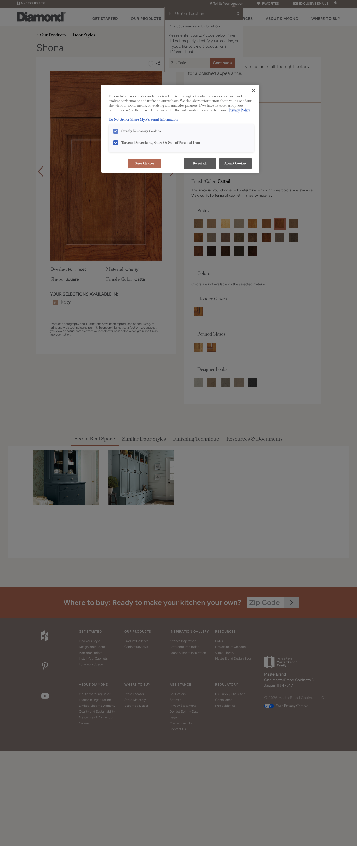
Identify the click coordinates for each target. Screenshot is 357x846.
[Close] (253, 90)
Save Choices (144, 163)
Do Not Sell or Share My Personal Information (143, 119)
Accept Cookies (235, 163)
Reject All (200, 163)
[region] (180, 129)
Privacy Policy (239, 110)
